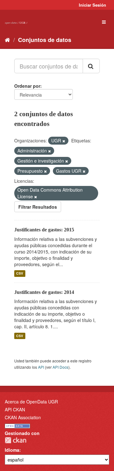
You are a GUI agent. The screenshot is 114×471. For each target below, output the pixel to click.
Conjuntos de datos (44, 40)
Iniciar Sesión (92, 5)
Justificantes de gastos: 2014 (44, 292)
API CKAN (15, 409)
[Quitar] (63, 140)
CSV (19, 273)
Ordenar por (27, 86)
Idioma (12, 450)
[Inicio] (7, 39)
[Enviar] (91, 66)
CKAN (15, 440)
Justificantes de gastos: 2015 (44, 229)
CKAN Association (23, 417)
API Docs (60, 367)
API (41, 367)
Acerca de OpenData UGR (31, 401)
